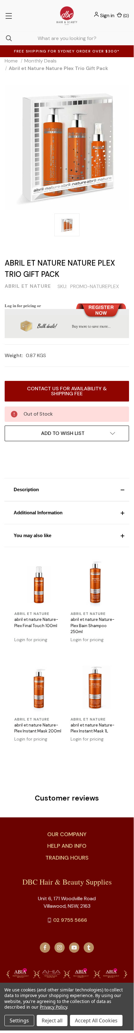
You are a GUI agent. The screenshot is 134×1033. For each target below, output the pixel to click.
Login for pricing (30, 639)
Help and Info (66, 845)
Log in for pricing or (23, 305)
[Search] (6, 38)
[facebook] (45, 947)
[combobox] (67, 38)
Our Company (66, 834)
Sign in (107, 15)
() (125, 15)
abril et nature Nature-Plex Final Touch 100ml (36, 622)
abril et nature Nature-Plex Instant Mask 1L (92, 728)
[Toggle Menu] (8, 15)
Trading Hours (67, 857)
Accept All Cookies (96, 1020)
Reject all (52, 1020)
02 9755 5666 (70, 920)
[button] (66, 489)
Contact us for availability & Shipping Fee (67, 391)
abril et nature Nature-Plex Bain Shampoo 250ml (92, 625)
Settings (19, 1020)
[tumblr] (88, 947)
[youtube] (74, 947)
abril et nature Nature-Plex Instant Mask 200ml (37, 728)
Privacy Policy (53, 1007)
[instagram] (59, 947)
